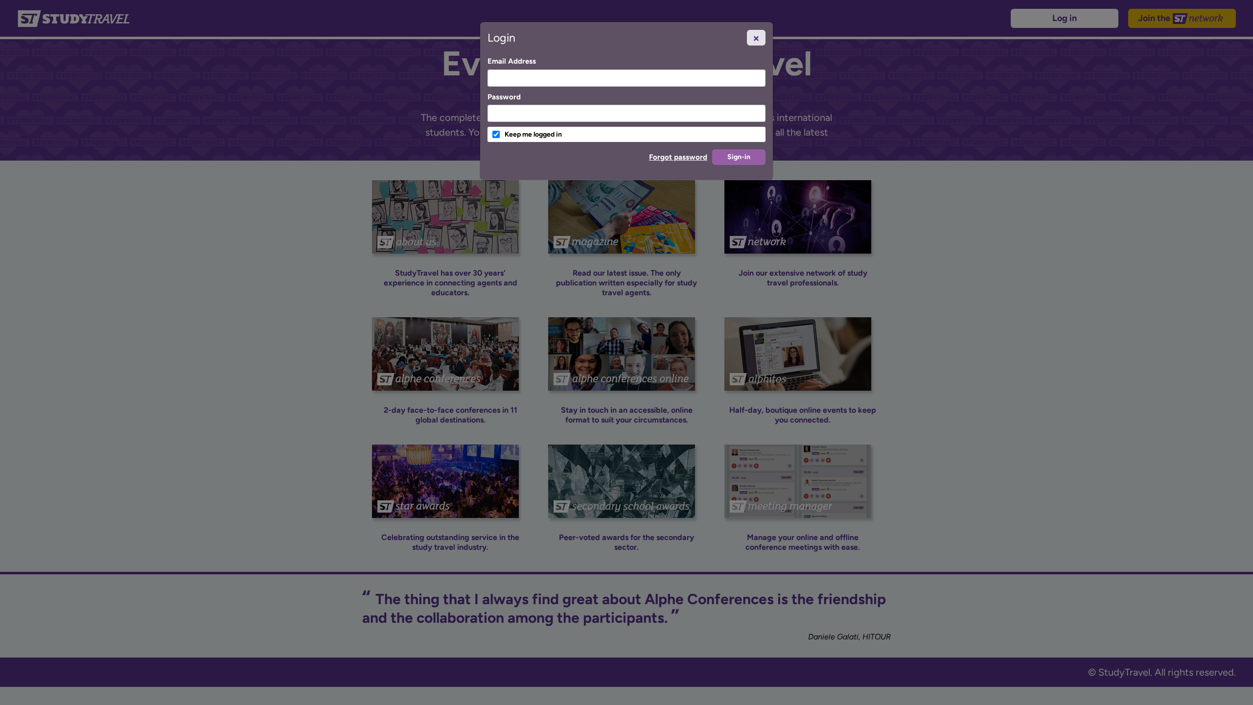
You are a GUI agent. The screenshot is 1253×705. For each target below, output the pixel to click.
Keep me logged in (533, 134)
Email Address (511, 61)
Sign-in (738, 157)
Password (504, 97)
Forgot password (678, 157)
